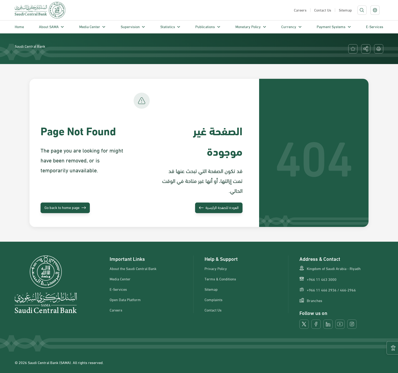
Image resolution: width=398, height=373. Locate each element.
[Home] (40, 10)
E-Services (374, 26)
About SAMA (49, 26)
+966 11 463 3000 (322, 279)
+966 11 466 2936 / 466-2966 (331, 290)
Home (19, 26)
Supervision (130, 26)
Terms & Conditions (220, 279)
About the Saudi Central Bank (133, 268)
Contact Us (213, 310)
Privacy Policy (216, 268)
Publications (205, 26)
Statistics (167, 26)
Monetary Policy (248, 26)
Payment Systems (331, 26)
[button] (365, 48)
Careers (116, 310)
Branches (314, 300)
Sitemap (211, 289)
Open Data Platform (125, 299)
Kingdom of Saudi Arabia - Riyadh (334, 268)
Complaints (213, 299)
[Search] (361, 10)
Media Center (89, 26)
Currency (288, 26)
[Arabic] (375, 10)
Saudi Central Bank (30, 46)
